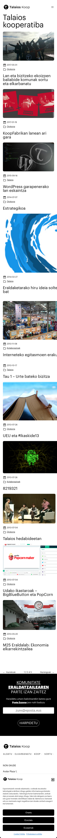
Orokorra (11, 69)
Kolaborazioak (13, 348)
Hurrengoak (47, 672)
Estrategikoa (14, 208)
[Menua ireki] (52, 7)
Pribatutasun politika (34, 834)
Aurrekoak (9, 672)
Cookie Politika (19, 834)
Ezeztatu (28, 820)
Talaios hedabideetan (22, 539)
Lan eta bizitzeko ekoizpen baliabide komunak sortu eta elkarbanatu (27, 80)
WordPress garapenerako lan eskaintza (26, 189)
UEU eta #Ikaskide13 (21, 436)
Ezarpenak (28, 828)
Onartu (28, 812)
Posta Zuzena (19, 702)
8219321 (10, 488)
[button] (52, 779)
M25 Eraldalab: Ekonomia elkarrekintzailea (26, 647)
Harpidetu (29, 723)
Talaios (10, 180)
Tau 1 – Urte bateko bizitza (26, 376)
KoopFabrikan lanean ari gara (24, 135)
